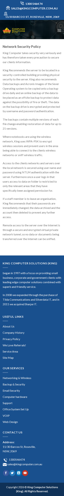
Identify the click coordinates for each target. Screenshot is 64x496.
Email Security (11, 390)
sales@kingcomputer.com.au (24, 464)
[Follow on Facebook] (6, 473)
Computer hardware (15, 396)
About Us (8, 326)
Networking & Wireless (17, 378)
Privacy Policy (11, 339)
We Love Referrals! (14, 345)
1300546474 (16, 459)
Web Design (10, 421)
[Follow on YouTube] (25, 473)
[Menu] (59, 30)
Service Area (10, 351)
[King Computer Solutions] (20, 30)
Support (7, 403)
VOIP (6, 415)
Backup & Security (14, 384)
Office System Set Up (16, 409)
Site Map (8, 357)
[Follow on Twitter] (12, 473)
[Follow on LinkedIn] (19, 473)
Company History (13, 332)
